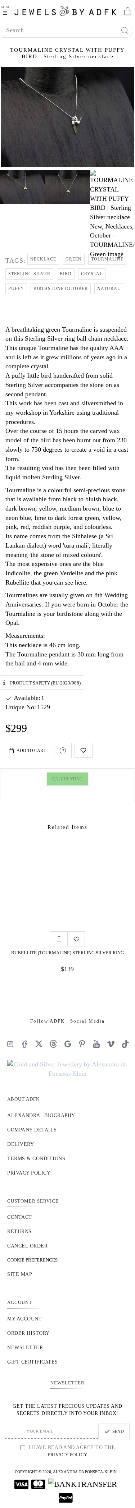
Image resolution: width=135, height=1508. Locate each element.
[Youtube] (96, 1043)
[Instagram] (10, 1043)
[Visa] (21, 1484)
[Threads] (53, 1043)
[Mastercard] (38, 1484)
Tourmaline (107, 259)
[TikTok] (125, 1043)
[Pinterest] (82, 1043)
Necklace (43, 259)
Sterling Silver (29, 273)
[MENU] (6, 11)
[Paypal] (66, 1498)
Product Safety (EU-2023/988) (45, 682)
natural (108, 288)
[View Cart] (126, 11)
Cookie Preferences (32, 1260)
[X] (38, 1043)
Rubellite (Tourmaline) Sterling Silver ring (67, 952)
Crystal (92, 273)
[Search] (125, 30)
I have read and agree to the (71, 1451)
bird (66, 273)
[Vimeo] (110, 1043)
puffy (16, 288)
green (74, 259)
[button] (27, 750)
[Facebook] (24, 1043)
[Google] (67, 1043)
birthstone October (60, 288)
